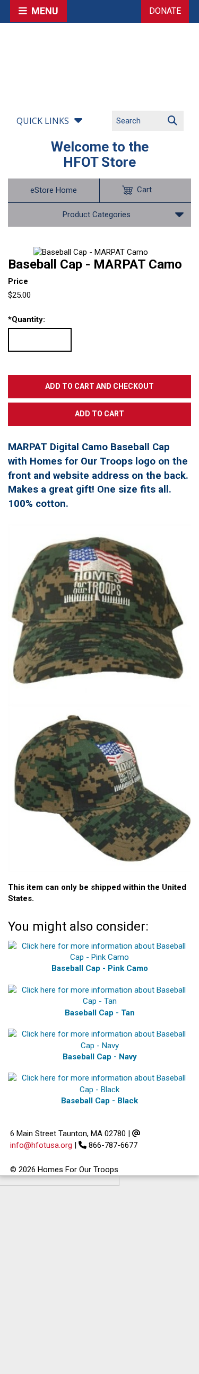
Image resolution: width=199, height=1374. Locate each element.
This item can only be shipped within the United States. (97, 892)
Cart (144, 189)
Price (18, 281)
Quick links (42, 121)
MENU (42, 10)
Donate (165, 11)
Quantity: (26, 319)
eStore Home (53, 190)
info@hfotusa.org (41, 1145)
